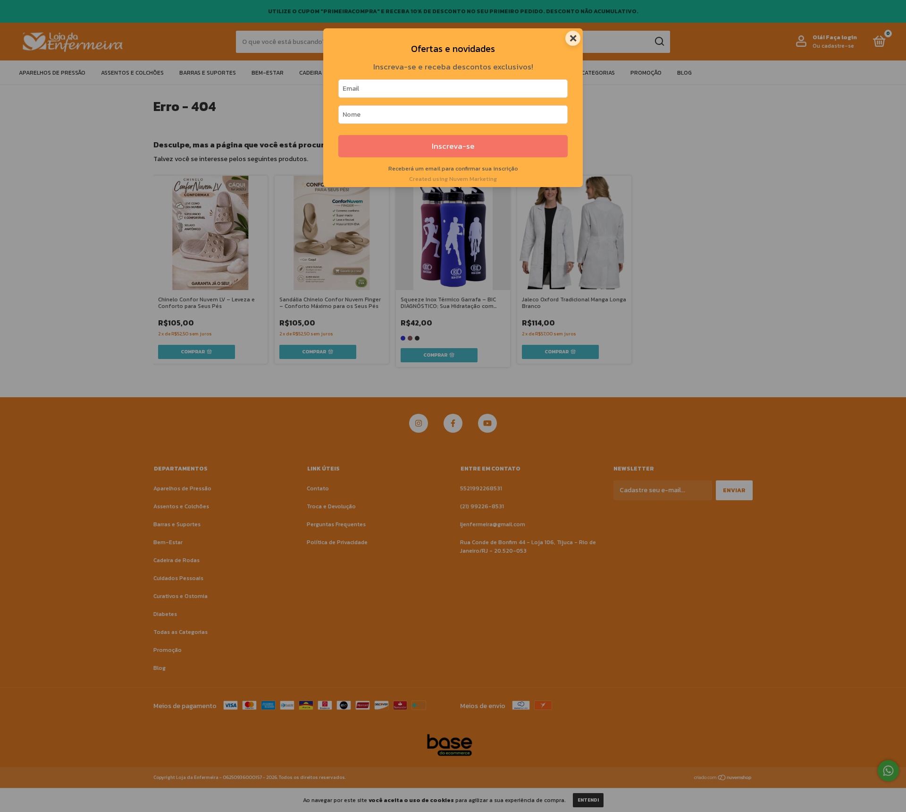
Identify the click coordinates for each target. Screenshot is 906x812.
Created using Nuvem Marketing (453, 178)
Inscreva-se (453, 146)
